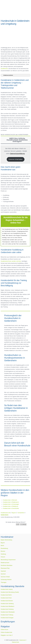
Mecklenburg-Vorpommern (8, 559)
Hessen (3, 556)
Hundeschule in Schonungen (11, 504)
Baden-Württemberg (6, 540)
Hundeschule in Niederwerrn (11, 502)
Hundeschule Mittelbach (7, 606)
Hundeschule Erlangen (7, 617)
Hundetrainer (4, 68)
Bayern (3, 542)
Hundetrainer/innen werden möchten (11, 261)
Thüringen (3, 582)
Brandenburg (4, 548)
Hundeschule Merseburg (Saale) (10, 592)
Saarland (3, 571)
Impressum (22, 640)
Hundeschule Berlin (6, 595)
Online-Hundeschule (6, 632)
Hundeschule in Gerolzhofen (11, 508)
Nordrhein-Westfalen (6, 565)
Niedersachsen (5, 562)
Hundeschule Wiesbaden (8, 612)
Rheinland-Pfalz (5, 568)
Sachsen (3, 574)
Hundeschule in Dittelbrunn (10, 506)
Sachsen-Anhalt (5, 576)
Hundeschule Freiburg (7, 614)
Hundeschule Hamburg (7, 603)
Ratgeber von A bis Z (6, 635)
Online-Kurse (4, 629)
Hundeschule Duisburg (7, 609)
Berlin (2, 545)
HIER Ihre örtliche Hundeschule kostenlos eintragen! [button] (17, 139)
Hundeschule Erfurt (6, 598)
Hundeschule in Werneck (10, 500)
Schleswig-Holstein (6, 579)
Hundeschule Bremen (7, 600)
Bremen (3, 551)
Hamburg (3, 554)
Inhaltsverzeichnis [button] (8, 75)
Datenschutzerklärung (17, 153)
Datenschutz (15, 642)
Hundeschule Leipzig (6, 589)
